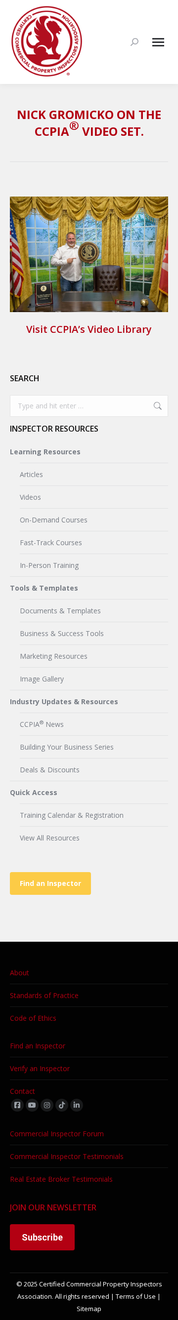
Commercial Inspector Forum (57, 1133)
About (19, 972)
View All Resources (50, 837)
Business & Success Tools (62, 633)
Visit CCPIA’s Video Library (89, 329)
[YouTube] (32, 1105)
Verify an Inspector (40, 1068)
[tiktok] (61, 1105)
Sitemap (89, 1308)
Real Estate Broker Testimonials (61, 1179)
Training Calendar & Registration (72, 815)
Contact (22, 1091)
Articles (31, 474)
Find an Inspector (50, 883)
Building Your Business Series (67, 747)
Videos (30, 497)
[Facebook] (17, 1105)
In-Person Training (49, 565)
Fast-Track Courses (51, 542)
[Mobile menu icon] (158, 42)
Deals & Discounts (50, 769)
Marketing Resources (54, 656)
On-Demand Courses (54, 519)
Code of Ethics (33, 1018)
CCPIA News (42, 724)
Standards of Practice (44, 995)
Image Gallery (42, 678)
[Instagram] (47, 1105)
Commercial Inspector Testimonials (67, 1156)
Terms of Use (136, 1296)
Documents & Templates (60, 610)
